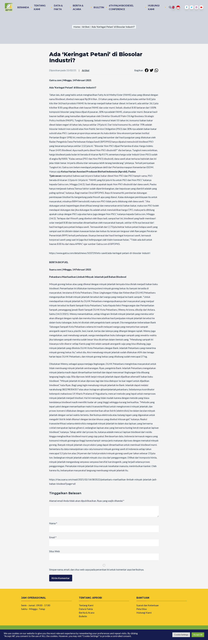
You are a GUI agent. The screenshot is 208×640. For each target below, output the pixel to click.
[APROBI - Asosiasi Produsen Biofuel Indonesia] (8, 7)
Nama (53, 523)
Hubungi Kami (153, 7)
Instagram (196, 7)
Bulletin (83, 616)
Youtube (201, 7)
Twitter (191, 7)
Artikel (85, 70)
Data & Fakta (58, 7)
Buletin (99, 7)
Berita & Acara (78, 7)
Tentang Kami (40, 7)
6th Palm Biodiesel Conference (121, 7)
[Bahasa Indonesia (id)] (178, 7)
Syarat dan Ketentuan (147, 605)
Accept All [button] (197, 634)
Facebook (187, 7)
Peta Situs (141, 608)
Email (52, 537)
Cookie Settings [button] (181, 634)
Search (170, 7)
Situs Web (54, 551)
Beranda (23, 7)
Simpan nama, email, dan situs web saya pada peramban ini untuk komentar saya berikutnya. (96, 569)
